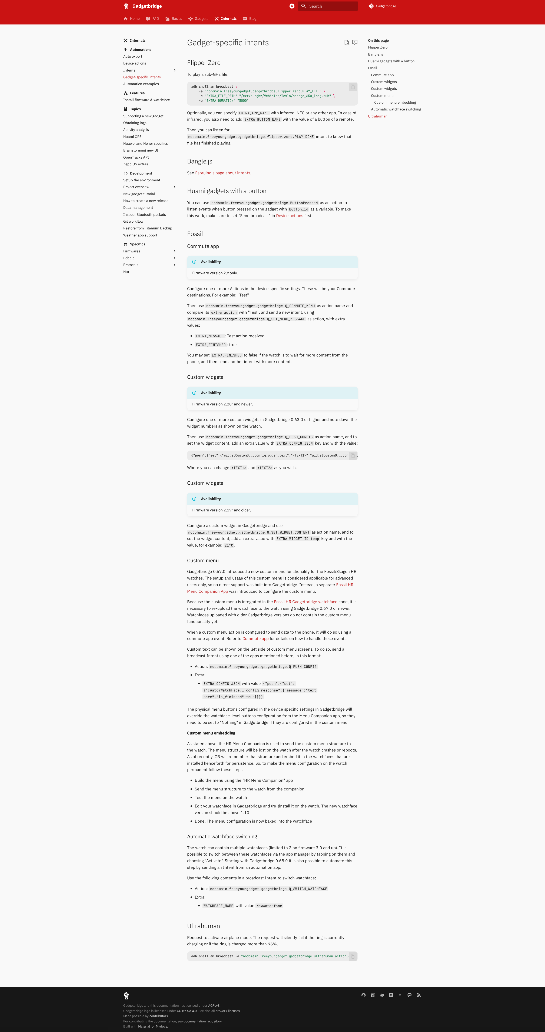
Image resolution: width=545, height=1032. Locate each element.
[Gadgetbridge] (126, 6)
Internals (228, 18)
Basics (177, 18)
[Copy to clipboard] (353, 87)
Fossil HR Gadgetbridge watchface (305, 601)
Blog (252, 18)
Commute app (255, 638)
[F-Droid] (373, 995)
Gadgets (201, 18)
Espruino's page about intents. (223, 172)
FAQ (155, 18)
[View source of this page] (347, 42)
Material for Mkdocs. (153, 1026)
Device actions (289, 215)
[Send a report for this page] (355, 42)
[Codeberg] (363, 995)
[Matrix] (400, 995)
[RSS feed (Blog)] (418, 995)
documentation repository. (203, 1021)
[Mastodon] (409, 995)
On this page (378, 40)
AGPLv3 (214, 1005)
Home (134, 18)
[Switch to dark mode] (292, 6)
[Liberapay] (391, 995)
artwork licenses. (228, 1011)
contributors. (159, 1016)
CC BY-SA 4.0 (187, 1011)
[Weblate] (382, 995)
